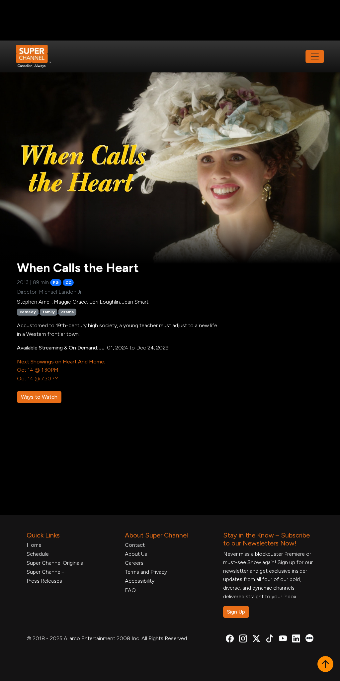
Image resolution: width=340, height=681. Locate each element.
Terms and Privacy (146, 572)
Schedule (38, 554)
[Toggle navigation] (314, 56)
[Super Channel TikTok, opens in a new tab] (270, 639)
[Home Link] (38, 56)
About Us (136, 554)
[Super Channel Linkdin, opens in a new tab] (296, 639)
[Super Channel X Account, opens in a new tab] (256, 639)
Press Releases (44, 581)
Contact (135, 545)
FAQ (130, 590)
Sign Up (236, 612)
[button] (325, 664)
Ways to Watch (39, 397)
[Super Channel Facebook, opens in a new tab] (230, 639)
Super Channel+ (45, 572)
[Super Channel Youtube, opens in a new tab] (283, 639)
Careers (134, 563)
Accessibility (139, 581)
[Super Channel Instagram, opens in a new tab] (243, 639)
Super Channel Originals (55, 563)
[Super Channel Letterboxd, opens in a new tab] (309, 637)
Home (34, 545)
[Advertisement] (170, 20)
